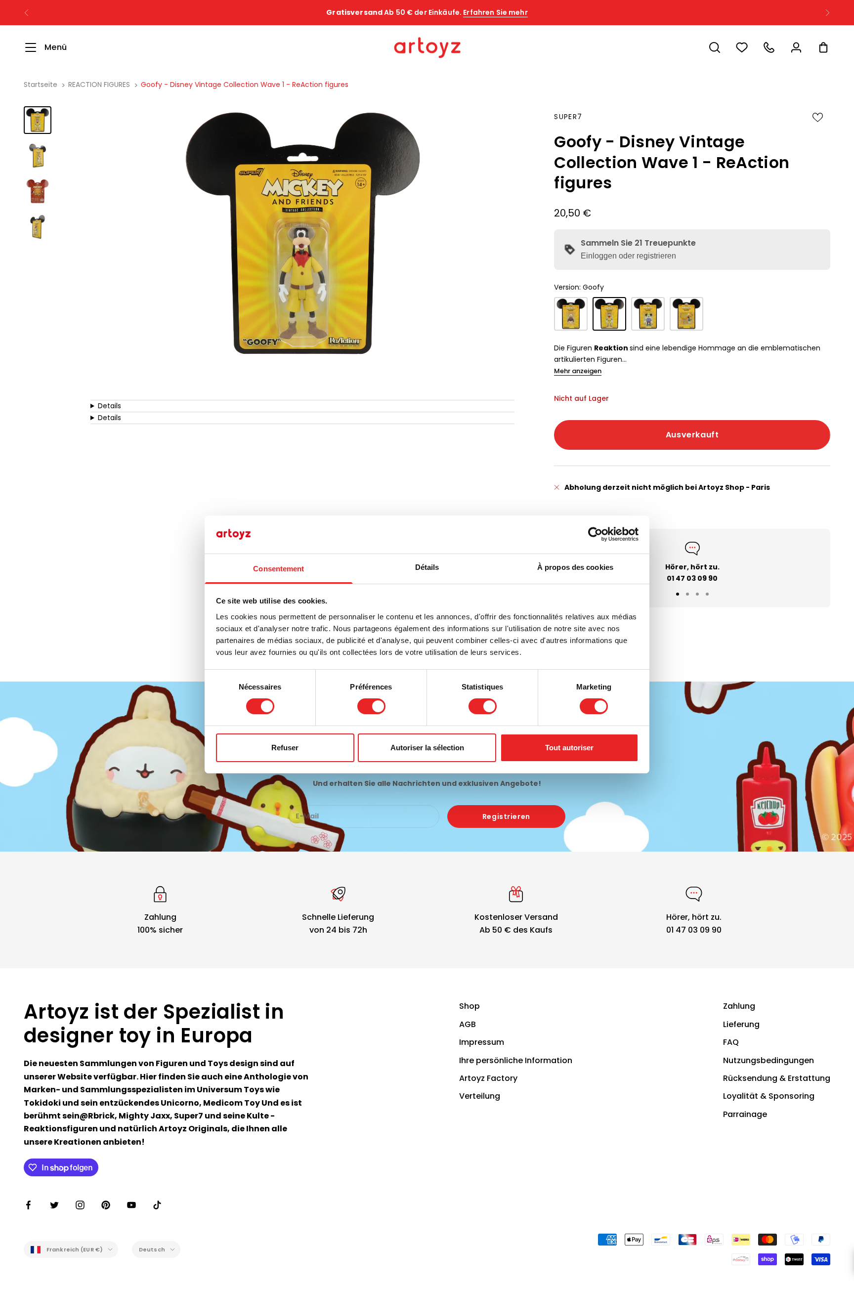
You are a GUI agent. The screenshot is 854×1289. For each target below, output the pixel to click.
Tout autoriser (569, 747)
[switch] (371, 706)
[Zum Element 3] (37, 191)
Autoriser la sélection (427, 747)
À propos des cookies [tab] (575, 567)
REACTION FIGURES (99, 84)
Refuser (285, 747)
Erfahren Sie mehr (495, 12)
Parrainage (745, 1114)
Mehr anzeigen (577, 371)
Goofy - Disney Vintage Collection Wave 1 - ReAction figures (244, 84)
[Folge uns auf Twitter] (54, 1205)
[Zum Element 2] (37, 156)
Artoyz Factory (488, 1078)
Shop (469, 1006)
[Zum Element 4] (37, 227)
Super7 (568, 117)
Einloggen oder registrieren (628, 256)
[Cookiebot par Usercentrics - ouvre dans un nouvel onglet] (595, 534)
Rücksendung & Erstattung (776, 1078)
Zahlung (739, 1006)
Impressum (481, 1042)
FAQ (731, 1042)
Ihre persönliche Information (515, 1060)
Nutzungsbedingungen (768, 1060)
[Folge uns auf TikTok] (157, 1205)
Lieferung (741, 1024)
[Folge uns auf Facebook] (29, 1205)
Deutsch (152, 1249)
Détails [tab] (427, 567)
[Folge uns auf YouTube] (131, 1205)
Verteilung (479, 1096)
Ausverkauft (692, 434)
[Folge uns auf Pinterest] (106, 1205)
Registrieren (506, 816)
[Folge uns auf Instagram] (80, 1205)
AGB (467, 1024)
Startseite (40, 84)
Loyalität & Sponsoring (768, 1096)
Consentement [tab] (278, 568)
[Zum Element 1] (37, 120)
